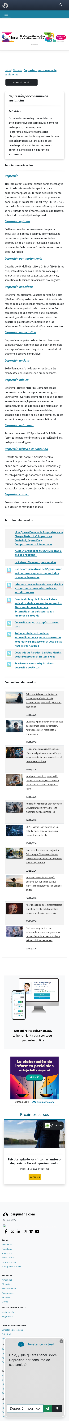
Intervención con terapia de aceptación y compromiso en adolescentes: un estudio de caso (39, 588)
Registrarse (7, 1316)
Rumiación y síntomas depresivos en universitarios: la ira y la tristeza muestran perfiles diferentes (44, 807)
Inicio (8, 70)
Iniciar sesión (8, 1312)
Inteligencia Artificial (11, 1266)
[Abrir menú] (6, 14)
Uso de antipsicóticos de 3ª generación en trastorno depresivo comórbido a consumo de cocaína (38, 573)
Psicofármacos (9, 1288)
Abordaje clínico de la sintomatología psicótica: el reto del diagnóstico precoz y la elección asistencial (44, 909)
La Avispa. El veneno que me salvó (35, 562)
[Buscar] (60, 5)
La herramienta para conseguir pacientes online (33, 1035)
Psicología (7, 1248)
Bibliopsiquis (8, 1293)
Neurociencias (9, 1262)
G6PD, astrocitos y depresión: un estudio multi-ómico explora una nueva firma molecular (42, 831)
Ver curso (35, 1176)
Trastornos (7, 1253)
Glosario (17, 70)
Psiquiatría (7, 1244)
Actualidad (7, 1279)
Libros (5, 1301)
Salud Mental (8, 1257)
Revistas (6, 1297)
